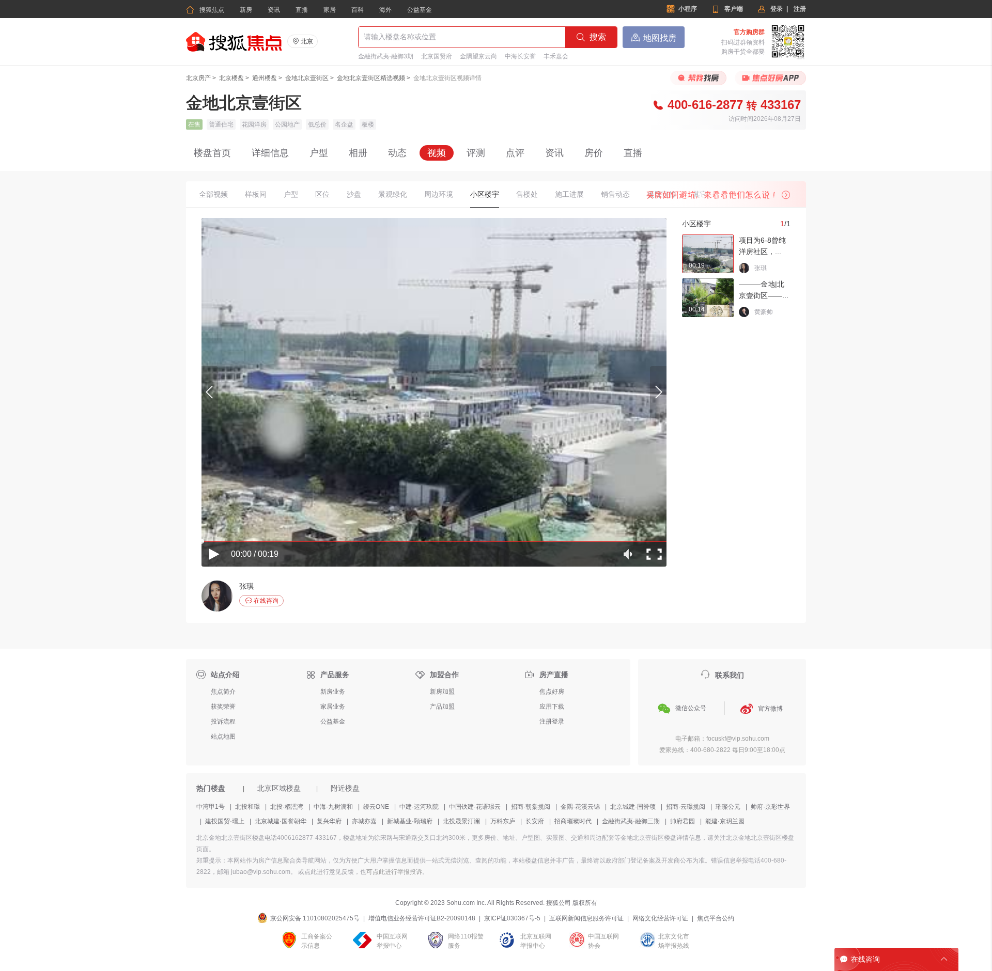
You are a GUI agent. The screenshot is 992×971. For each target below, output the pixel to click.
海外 (385, 10)
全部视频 (213, 194)
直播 (302, 10)
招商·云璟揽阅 (685, 806)
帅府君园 (682, 821)
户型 (318, 153)
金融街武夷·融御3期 (385, 56)
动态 (397, 153)
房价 (593, 153)
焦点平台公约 (715, 918)
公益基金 (419, 10)
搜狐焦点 (205, 10)
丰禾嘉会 (556, 56)
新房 (246, 10)
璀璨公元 (728, 806)
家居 (329, 10)
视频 (436, 153)
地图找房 (653, 37)
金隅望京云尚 (478, 56)
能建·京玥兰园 (725, 821)
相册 (358, 153)
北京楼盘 (231, 78)
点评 (515, 153)
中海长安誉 (520, 56)
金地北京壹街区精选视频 (371, 78)
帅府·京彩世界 (770, 806)
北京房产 (198, 78)
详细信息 (270, 153)
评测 (476, 153)
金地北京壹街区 (307, 78)
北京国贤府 (436, 56)
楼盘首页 (212, 153)
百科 (357, 10)
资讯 (274, 10)
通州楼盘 (264, 78)
